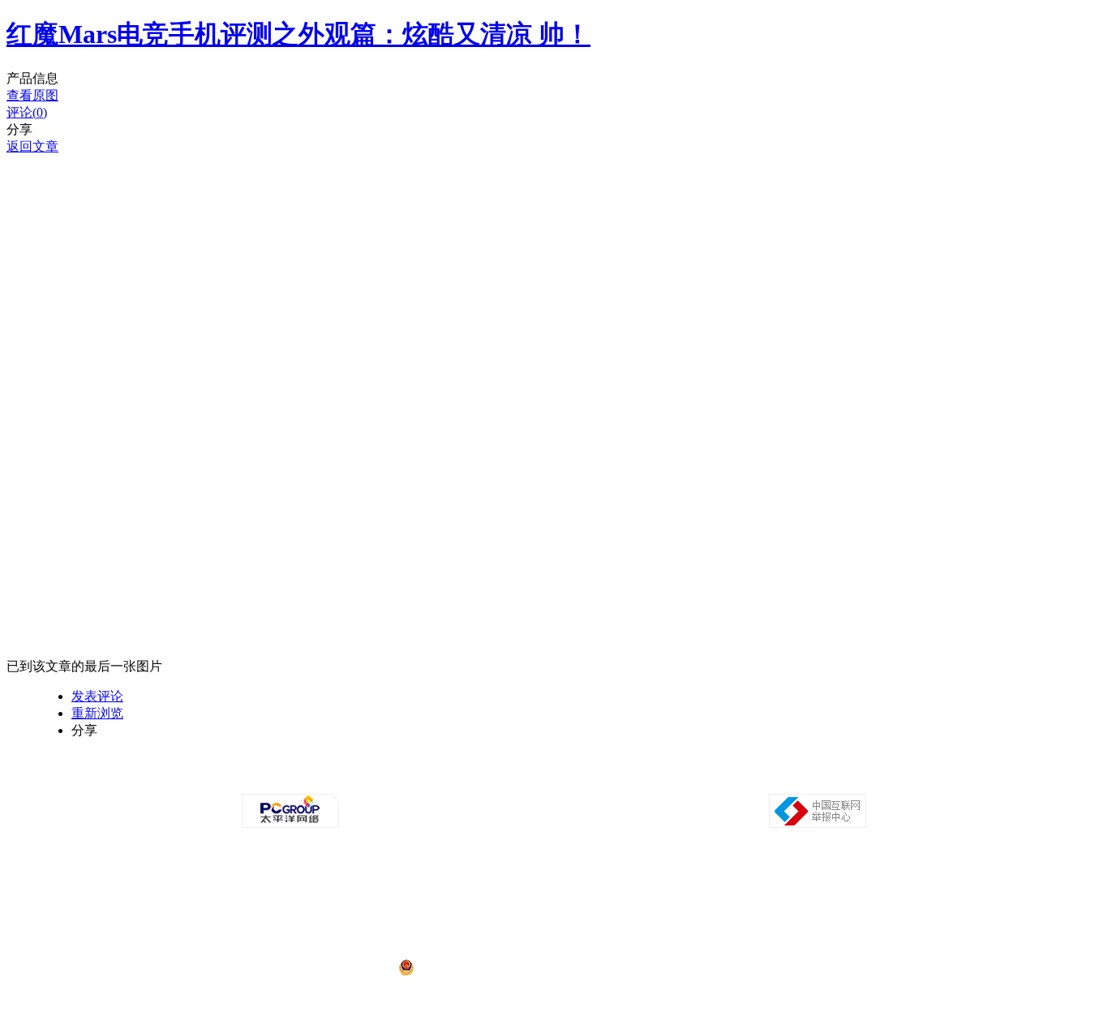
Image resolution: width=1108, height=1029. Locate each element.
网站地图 (737, 779)
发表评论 (97, 696)
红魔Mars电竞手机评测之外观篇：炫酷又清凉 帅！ (298, 34)
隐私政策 (373, 779)
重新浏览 (97, 713)
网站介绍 (328, 779)
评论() (26, 112)
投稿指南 (510, 779)
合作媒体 (464, 779)
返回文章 (32, 146)
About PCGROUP (266, 779)
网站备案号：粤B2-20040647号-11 (470, 906)
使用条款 (555, 779)
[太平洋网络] (290, 824)
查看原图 (32, 95)
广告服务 (419, 779)
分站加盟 (646, 779)
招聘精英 (691, 779)
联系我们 (601, 779)
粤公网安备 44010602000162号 (483, 968)
